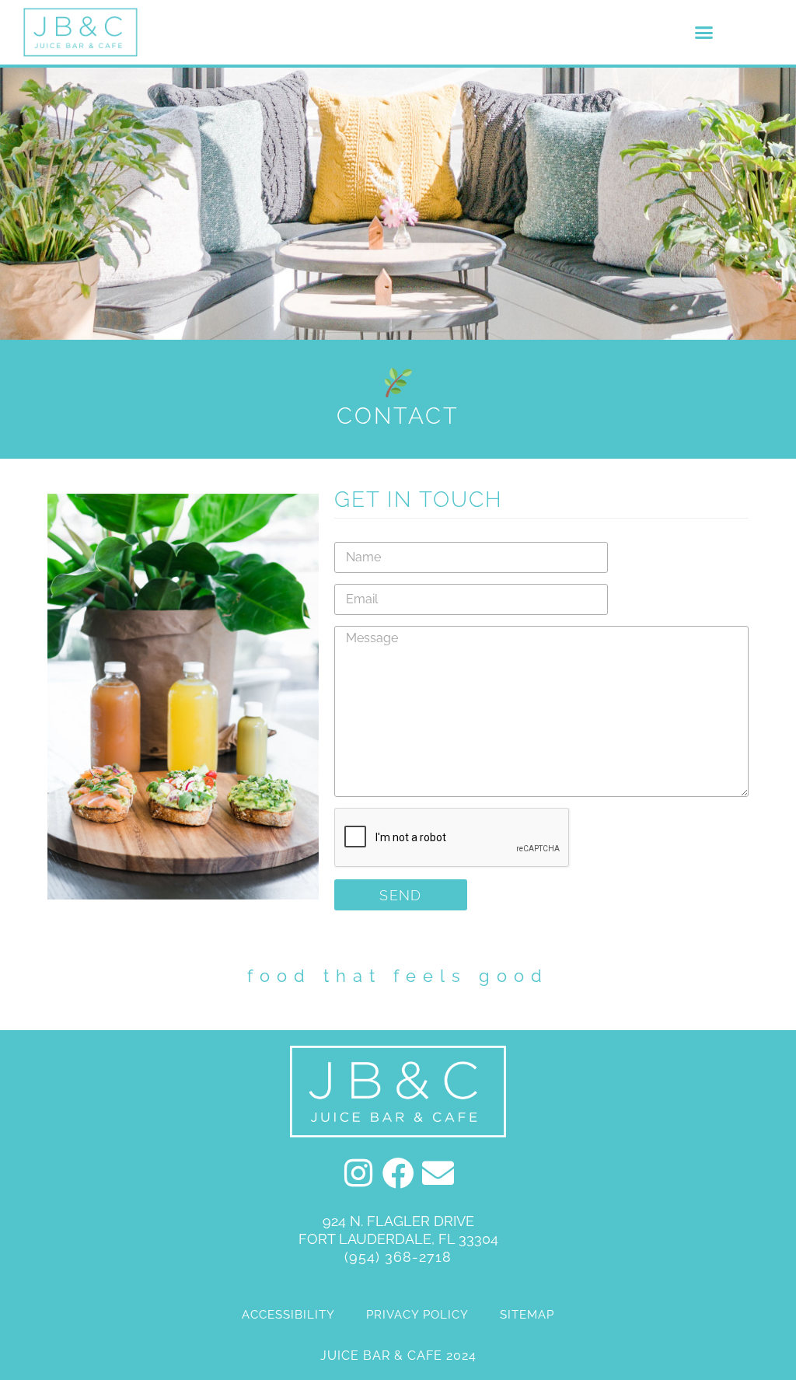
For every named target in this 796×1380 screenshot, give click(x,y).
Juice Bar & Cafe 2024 (398, 1355)
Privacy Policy (417, 1315)
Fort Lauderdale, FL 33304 (398, 1239)
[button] (704, 32)
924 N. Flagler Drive (398, 1221)
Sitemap (527, 1315)
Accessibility (288, 1315)
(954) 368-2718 (398, 1257)
